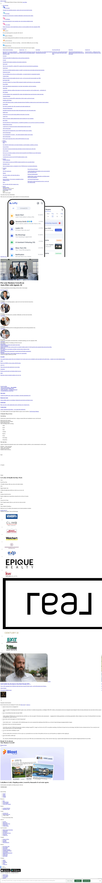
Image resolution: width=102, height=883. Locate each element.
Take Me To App (3, 256)
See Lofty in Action (4, 289)
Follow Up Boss (6, 839)
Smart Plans (5, 848)
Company (4, 168)
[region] (51, 881)
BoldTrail (4, 841)
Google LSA (5, 835)
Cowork (4, 821)
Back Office (5, 856)
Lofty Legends (5, 803)
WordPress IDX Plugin (7, 850)
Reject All (78, 880)
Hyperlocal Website (6, 849)
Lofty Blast (5, 832)
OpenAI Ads (5, 830)
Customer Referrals (6, 808)
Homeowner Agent (6, 823)
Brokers (4, 795)
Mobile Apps (5, 853)
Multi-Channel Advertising (8, 829)
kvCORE (4, 840)
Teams (4, 794)
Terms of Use (5, 874)
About (4, 860)
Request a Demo (6, 187)
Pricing (4, 140)
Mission (4, 861)
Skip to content (3, 0)
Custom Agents (6, 825)
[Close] (100, 881)
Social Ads (5, 834)
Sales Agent (5, 822)
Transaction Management (7, 852)
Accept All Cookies (86, 880)
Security (4, 877)
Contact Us (5, 864)
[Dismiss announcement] (0, 3)
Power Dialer (5, 847)
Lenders (4, 796)
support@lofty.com (6, 814)
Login (4, 189)
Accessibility (5, 876)
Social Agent (5, 824)
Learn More (24, 2)
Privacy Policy (5, 875)
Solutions (4, 28)
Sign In (4, 186)
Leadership (5, 862)
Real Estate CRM (6, 846)
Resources (5, 141)
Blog (4, 800)
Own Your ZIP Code (7, 833)
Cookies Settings (69, 880)
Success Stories (6, 802)
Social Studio (5, 851)
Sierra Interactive (6, 842)
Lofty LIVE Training (7, 804)
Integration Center (6, 809)
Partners (4, 158)
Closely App (5, 855)
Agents (4, 793)
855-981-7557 (5, 813)
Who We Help (5, 5)
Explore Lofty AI (3, 510)
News (4, 863)
